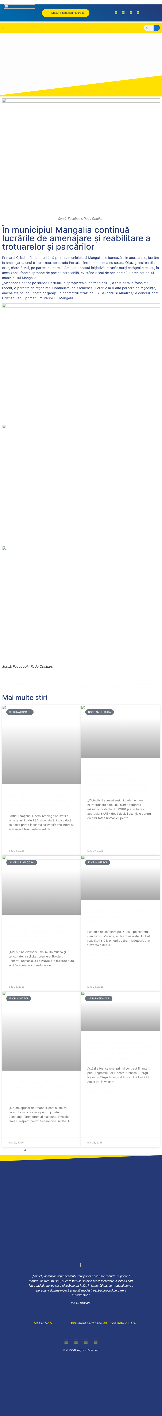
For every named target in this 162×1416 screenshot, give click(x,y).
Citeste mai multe (21, 839)
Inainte (36, 1150)
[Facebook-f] (116, 12)
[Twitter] (123, 12)
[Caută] (157, 28)
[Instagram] (130, 12)
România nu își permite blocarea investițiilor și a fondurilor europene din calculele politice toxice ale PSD (40, 800)
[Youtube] (138, 12)
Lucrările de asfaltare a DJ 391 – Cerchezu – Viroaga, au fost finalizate (115, 916)
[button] (3, 28)
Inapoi (7, 1150)
